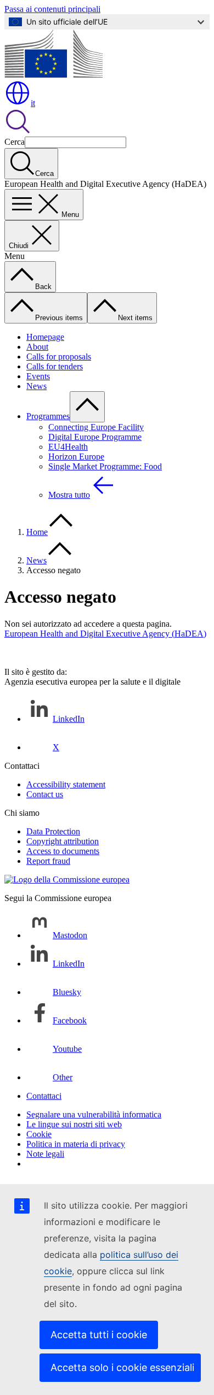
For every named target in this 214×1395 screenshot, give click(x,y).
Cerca (14, 141)
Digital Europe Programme (95, 437)
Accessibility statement (65, 784)
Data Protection (53, 831)
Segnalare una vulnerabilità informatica (93, 1114)
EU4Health (68, 446)
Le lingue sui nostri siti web (74, 1124)
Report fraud (48, 861)
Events (38, 376)
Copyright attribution (62, 841)
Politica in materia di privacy (75, 1144)
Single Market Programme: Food (105, 466)
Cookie (39, 1134)
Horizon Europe (76, 456)
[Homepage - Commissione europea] (53, 74)
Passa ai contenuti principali (52, 9)
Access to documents (62, 851)
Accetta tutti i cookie (98, 1334)
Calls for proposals (58, 356)
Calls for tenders (54, 366)
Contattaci (43, 1095)
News (36, 386)
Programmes (48, 416)
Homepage (45, 337)
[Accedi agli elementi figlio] (87, 406)
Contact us (44, 794)
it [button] (33, 103)
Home (37, 532)
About (37, 346)
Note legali (45, 1153)
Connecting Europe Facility (96, 427)
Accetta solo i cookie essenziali (122, 1367)
